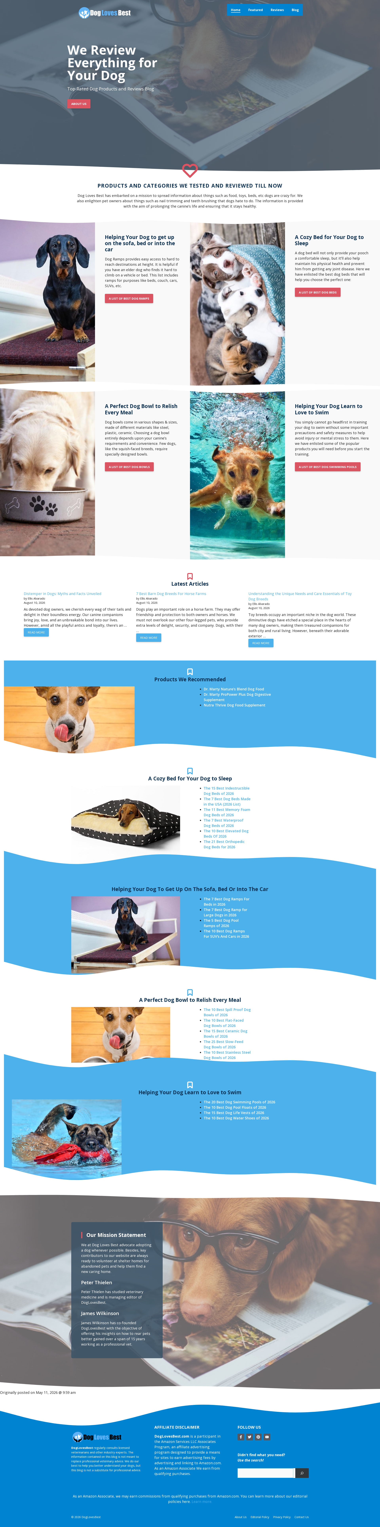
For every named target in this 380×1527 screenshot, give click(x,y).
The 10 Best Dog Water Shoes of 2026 (236, 1118)
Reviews (277, 10)
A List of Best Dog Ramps (129, 298)
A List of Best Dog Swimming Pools (328, 467)
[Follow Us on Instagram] (258, 1437)
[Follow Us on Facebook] (241, 1437)
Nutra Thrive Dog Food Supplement (234, 705)
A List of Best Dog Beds (318, 292)
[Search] (302, 1473)
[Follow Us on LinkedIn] (267, 1437)
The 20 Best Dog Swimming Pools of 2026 (239, 1102)
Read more (36, 632)
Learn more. (202, 1501)
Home (235, 10)
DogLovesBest (91, 1517)
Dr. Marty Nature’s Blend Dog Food (234, 689)
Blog (295, 10)
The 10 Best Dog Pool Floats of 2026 (235, 1107)
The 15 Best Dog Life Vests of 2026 (234, 1112)
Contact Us (301, 1517)
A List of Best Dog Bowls (129, 467)
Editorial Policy (260, 1517)
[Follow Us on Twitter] (249, 1437)
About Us (78, 104)
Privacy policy (282, 1517)
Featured (255, 10)
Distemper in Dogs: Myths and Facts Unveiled (62, 593)
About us (241, 1517)
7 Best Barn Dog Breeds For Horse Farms (171, 593)
